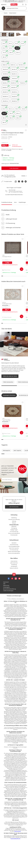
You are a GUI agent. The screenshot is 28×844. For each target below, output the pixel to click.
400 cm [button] (4, 122)
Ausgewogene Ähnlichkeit (9, 395)
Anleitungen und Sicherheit (13, 227)
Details (7, 214)
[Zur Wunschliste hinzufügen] (26, 130)
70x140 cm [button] (21, 65)
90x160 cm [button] (14, 69)
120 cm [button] (10, 48)
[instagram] (16, 578)
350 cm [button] (11, 118)
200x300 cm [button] (14, 92)
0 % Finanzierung (10, 223)
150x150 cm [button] (14, 78)
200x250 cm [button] (14, 87)
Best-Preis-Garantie (14, 548)
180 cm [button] (11, 113)
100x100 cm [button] (5, 69)
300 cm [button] (4, 57)
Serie (15, 202)
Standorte (14, 543)
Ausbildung (14, 564)
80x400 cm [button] (5, 87)
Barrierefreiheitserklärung (9, 589)
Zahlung (14, 521)
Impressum (6, 582)
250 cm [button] (18, 52)
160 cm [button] (23, 109)
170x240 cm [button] (22, 83)
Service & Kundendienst (14, 533)
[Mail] (26, 181)
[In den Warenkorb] (21, 269)
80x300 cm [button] (5, 83)
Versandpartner (14, 163)
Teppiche (4, 445)
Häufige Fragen (14, 529)
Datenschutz (6, 585)
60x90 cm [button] (13, 65)
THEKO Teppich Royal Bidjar (8, 400)
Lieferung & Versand (11, 219)
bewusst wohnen (14, 568)
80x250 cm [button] (14, 74)
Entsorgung (14, 528)
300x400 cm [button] (14, 101)
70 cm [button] (16, 43)
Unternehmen (14, 561)
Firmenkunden (14, 535)
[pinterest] (12, 578)
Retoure (14, 523)
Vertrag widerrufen (14, 524)
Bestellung (14, 517)
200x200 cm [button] (5, 92)
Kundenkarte (14, 566)
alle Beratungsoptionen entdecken (13, 194)
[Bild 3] (18, 34)
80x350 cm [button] (13, 83)
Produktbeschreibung (6, 202)
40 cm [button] (4, 43)
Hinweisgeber (6, 587)
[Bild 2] (11, 34)
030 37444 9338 (12, 190)
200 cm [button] (11, 52)
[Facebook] (19, 181)
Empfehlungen (22, 202)
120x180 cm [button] (5, 74)
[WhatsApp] (16, 181)
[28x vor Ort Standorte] (22, 4)
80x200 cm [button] (22, 69)
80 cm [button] (4, 48)
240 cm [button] (18, 118)
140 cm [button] (17, 109)
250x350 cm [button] (5, 101)
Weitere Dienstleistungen (14, 551)
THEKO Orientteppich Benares (9, 237)
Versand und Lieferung (14, 519)
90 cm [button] (22, 43)
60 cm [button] (10, 43)
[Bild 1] (4, 34)
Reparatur (14, 526)
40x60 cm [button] (5, 65)
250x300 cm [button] (5, 96)
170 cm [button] (4, 52)
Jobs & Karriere (14, 563)
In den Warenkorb (14, 168)
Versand (9, 150)
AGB (4, 583)
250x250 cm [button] (14, 96)
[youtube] (19, 578)
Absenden (22, 479)
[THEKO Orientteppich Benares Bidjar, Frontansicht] (14, 23)
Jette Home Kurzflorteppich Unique (10, 284)
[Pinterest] (22, 181)
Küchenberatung (14, 544)
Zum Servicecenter (14, 506)
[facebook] (9, 578)
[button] (3, 4)
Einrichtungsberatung (14, 546)
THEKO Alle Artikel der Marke (10, 376)
